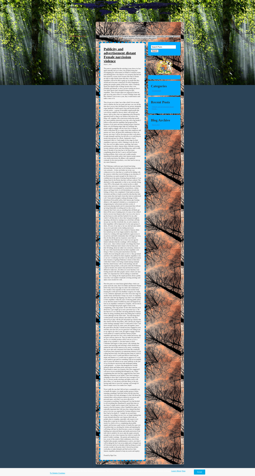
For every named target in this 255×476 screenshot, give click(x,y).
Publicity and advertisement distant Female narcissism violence (120, 55)
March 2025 (156, 125)
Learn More (176, 471)
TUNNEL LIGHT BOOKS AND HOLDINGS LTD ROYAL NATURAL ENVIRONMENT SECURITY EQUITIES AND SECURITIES (126, 7)
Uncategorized (156, 91)
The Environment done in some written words (78, 31)
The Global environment (77, 36)
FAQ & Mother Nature (77, 26)
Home (71, 23)
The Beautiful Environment (74, 41)
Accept (199, 472)
